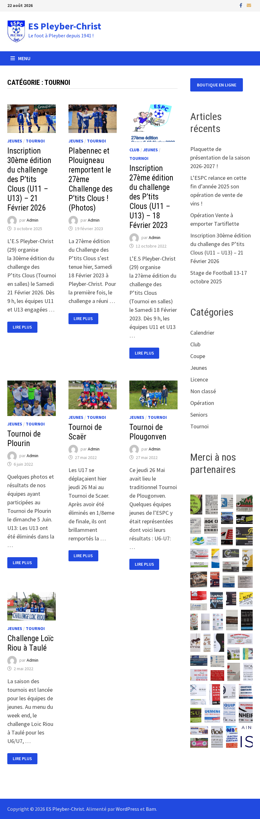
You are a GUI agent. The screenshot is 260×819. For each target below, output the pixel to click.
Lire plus (24, 327)
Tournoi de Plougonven (147, 432)
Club (134, 150)
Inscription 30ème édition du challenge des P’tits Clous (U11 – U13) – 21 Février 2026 (29, 179)
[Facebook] (241, 5)
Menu (24, 58)
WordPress (127, 809)
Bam (151, 809)
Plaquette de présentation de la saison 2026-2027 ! (220, 157)
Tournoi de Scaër (85, 432)
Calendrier (202, 332)
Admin (32, 220)
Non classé (203, 391)
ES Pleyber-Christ (64, 26)
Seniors (199, 414)
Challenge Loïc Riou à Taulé (30, 643)
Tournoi (35, 141)
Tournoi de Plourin (24, 438)
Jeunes (14, 141)
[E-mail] (249, 5)
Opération (202, 402)
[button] (196, 504)
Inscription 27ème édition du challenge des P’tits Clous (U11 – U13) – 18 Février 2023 (151, 197)
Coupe (197, 356)
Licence (199, 379)
